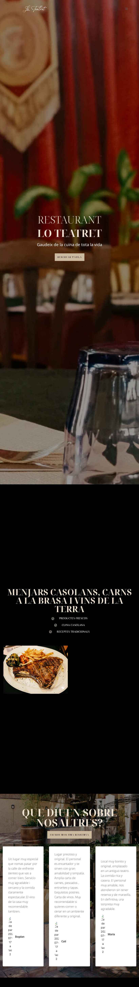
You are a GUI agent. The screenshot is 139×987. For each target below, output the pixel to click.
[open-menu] (127, 8)
